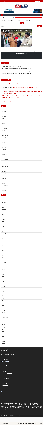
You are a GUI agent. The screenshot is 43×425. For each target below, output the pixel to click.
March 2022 (4, 180)
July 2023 (4, 142)
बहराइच (3, 279)
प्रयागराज (3, 264)
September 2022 (5, 166)
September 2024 (5, 135)
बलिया (3, 276)
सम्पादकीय (4, 324)
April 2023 (4, 149)
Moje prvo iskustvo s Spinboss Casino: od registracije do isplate (14, 75)
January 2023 (4, 156)
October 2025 (4, 123)
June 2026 (4, 113)
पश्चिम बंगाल (4, 262)
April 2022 (4, 178)
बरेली (3, 274)
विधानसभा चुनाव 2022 (6, 315)
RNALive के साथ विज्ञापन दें (7, 373)
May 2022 (4, 176)
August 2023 (4, 140)
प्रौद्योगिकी (3, 267)
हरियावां (3, 341)
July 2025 (4, 130)
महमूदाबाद (3, 291)
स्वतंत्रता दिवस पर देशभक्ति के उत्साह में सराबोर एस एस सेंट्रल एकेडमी (13, 66)
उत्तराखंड (3, 219)
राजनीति (3, 300)
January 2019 (4, 190)
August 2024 (4, 137)
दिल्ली (3, 255)
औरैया (3, 221)
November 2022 (5, 161)
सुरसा (3, 336)
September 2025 (5, 125)
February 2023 (4, 154)
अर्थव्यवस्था (4, 209)
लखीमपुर (3, 310)
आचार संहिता (5, 380)
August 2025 (4, 128)
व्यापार (3, 319)
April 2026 (4, 118)
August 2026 (4, 109)
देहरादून (3, 257)
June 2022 (4, 173)
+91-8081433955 (4, 354)
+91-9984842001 (10, 354)
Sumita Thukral (5, 83)
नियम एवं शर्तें (5, 383)
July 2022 (4, 171)
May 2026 (4, 116)
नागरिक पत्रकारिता (6, 378)
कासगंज (3, 228)
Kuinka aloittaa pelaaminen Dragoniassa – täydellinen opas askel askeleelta (16, 68)
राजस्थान (3, 303)
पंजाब (3, 260)
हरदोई (3, 338)
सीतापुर (3, 334)
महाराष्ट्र (3, 293)
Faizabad (3, 200)
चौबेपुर (3, 243)
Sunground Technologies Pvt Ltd (30, 415)
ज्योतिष (3, 250)
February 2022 (4, 183)
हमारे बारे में (4, 369)
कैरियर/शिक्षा (4, 233)
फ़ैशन (3, 272)
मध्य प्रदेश (3, 286)
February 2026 (5, 121)
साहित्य (3, 329)
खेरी (2, 236)
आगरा (3, 214)
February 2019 (4, 188)
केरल (3, 231)
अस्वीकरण (4, 388)
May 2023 (4, 147)
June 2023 (4, 145)
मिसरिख (3, 295)
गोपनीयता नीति (5, 385)
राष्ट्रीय (3, 305)
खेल (2, 238)
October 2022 (4, 164)
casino (3, 197)
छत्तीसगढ (3, 245)
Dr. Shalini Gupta (5, 91)
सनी (2, 322)
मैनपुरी (3, 298)
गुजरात (3, 240)
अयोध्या (3, 207)
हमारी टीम (4, 376)
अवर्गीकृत (3, 212)
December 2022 (5, 159)
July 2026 (4, 111)
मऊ (2, 283)
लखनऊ (3, 307)
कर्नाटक (3, 224)
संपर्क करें (4, 371)
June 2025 (4, 133)
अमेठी (3, 205)
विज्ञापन (3, 312)
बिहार (3, 281)
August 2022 (4, 168)
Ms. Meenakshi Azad (6, 95)
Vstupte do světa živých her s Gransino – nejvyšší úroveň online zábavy (16, 71)
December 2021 (5, 185)
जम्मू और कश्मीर (5, 248)
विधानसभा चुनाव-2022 (6, 317)
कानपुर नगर (4, 226)
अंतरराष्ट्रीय (4, 202)
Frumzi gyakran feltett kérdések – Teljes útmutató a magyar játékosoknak (16, 73)
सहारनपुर (3, 327)
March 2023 (4, 152)
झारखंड (3, 252)
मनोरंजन (3, 288)
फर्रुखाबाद (3, 269)
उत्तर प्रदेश (3, 217)
